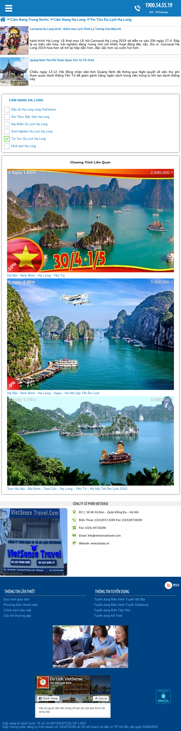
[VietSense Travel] (3, 19)
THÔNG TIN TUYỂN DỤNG (112, 591)
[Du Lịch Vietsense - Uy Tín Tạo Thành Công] (90, 667)
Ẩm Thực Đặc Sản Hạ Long (30, 117)
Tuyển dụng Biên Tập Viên (112, 610)
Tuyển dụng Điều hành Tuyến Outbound (121, 605)
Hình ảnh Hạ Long (23, 146)
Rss (168, 585)
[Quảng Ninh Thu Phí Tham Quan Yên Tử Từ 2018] (14, 71)
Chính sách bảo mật (17, 610)
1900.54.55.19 (158, 5)
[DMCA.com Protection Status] (163, 703)
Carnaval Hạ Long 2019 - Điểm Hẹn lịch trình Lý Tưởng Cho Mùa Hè (75, 29)
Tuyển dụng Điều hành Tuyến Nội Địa (119, 599)
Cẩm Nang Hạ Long (26, 100)
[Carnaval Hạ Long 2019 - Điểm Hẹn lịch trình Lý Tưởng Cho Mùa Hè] (14, 40)
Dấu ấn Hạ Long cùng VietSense (33, 109)
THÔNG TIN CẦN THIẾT (19, 591)
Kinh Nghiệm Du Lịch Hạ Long (31, 131)
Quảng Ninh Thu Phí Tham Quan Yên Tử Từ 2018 (62, 60)
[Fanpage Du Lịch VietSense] (73, 716)
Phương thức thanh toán (20, 605)
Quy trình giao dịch (16, 599)
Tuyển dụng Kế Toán (108, 615)
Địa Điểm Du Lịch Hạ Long (29, 124)
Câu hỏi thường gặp (17, 615)
